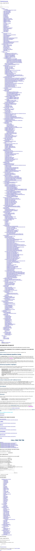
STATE (9, 464)
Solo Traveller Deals (6, 526)
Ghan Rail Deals (5, 525)
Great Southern (5, 505)
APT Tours (4, 508)
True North (4, 502)
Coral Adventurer (5, 480)
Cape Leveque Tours (6, 512)
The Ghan (4, 504)
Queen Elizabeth (5, 497)
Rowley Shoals (5, 520)
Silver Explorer (5, 501)
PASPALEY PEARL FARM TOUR (10, 519)
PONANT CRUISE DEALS (16, 408)
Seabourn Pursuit (5, 500)
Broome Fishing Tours (6, 509)
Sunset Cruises (5, 523)
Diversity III (5, 484)
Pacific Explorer (5, 496)
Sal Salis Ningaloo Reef (6, 533)
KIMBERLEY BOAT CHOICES (6, 479)
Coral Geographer (5, 482)
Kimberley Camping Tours (7, 531)
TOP (0, 550)
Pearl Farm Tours (5, 518)
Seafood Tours (5, 521)
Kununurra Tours (5, 516)
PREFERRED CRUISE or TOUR (4, 467)
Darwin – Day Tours (6, 513)
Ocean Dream (5, 494)
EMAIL (9, 460)
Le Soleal (4, 493)
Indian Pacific (5, 506)
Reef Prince (5, 498)
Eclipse (4, 485)
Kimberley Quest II (6, 488)
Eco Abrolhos (5, 486)
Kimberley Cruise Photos (6, 528)
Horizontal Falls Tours (6, 514)
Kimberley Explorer (6, 489)
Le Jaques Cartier (5, 491)
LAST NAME (10, 459)
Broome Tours (5, 510)
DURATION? (2, 468)
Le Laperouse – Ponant (6, 492)
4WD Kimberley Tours (6, 532)
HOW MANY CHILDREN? (4, 462)
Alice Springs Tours (6, 507)
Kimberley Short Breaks (6, 515)
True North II (5, 503)
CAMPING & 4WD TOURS (6, 530)
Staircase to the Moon (6, 522)
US (1, 340)
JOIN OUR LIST (10, 452)
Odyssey (4, 495)
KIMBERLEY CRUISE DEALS (6, 524)
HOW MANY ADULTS (3, 461)
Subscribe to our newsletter (4, 474)
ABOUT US (3, 527)
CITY (9, 463)
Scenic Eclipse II (5, 499)
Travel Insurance (5, 529)
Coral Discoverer (5, 481)
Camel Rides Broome (6, 511)
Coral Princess (5, 483)
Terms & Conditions (17, 548)
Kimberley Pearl (5, 487)
